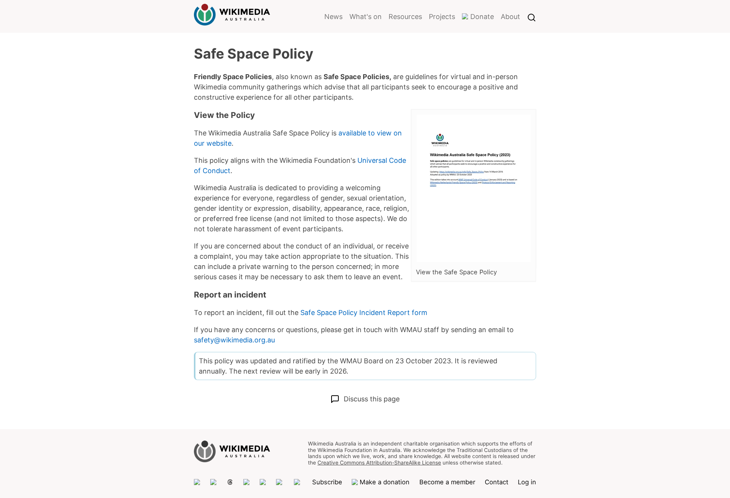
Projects (442, 17)
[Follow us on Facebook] (263, 482)
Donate (482, 17)
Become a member (447, 482)
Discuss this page (372, 399)
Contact (496, 482)
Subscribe (327, 482)
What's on (365, 17)
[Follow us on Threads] (230, 482)
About (510, 17)
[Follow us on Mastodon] (197, 482)
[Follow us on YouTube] (298, 482)
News (333, 17)
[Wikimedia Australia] (232, 20)
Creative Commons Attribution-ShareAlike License (379, 463)
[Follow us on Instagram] (246, 482)
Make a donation (384, 482)
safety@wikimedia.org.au (234, 340)
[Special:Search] (531, 16)
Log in (527, 482)
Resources (405, 17)
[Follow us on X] (213, 482)
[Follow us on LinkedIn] (280, 482)
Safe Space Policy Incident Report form (363, 313)
